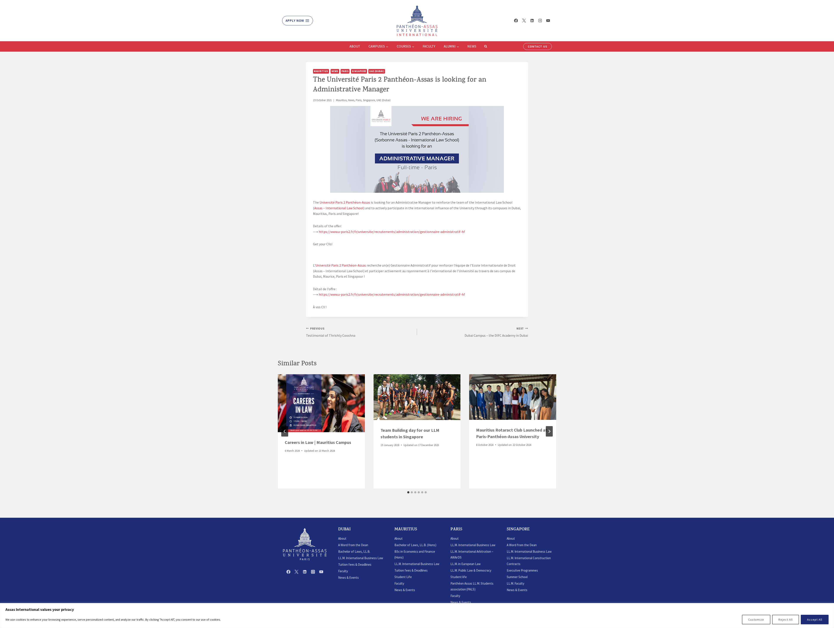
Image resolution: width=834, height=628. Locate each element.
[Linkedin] (532, 20)
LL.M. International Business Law (360, 558)
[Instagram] (540, 20)
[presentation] (321, 403)
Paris (345, 71)
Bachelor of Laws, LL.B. (354, 551)
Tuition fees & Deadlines (354, 564)
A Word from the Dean (353, 545)
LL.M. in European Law (465, 564)
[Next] (549, 431)
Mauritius (321, 71)
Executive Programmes (522, 570)
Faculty (429, 46)
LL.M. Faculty (515, 583)
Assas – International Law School (338, 208)
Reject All (785, 619)
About (354, 46)
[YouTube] (548, 20)
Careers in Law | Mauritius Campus (318, 442)
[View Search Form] (486, 46)
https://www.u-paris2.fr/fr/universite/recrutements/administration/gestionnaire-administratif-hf (392, 231)
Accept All (814, 619)
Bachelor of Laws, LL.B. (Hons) (415, 545)
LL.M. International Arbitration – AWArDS (471, 554)
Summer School (517, 577)
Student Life (403, 577)
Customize (756, 619)
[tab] (408, 492)
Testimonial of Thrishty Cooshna (330, 332)
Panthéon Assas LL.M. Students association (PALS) (471, 586)
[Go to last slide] (284, 431)
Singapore (359, 71)
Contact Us (537, 46)
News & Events (348, 577)
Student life (458, 577)
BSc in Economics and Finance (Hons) (414, 554)
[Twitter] (524, 20)
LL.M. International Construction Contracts (529, 561)
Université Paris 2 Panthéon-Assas (344, 202)
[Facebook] (516, 20)
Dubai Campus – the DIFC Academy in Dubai (496, 332)
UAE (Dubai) (376, 71)
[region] (417, 615)
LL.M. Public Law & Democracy (470, 570)
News (471, 46)
